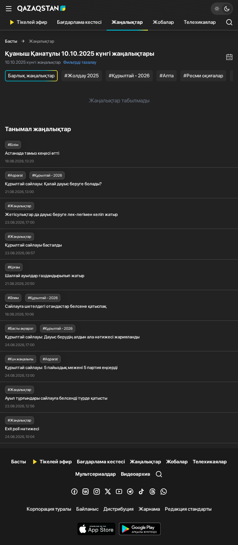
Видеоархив (135, 474)
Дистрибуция (119, 509)
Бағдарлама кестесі (79, 22)
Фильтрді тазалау (79, 62)
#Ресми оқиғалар (203, 76)
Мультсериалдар (95, 474)
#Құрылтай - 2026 (129, 76)
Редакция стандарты (188, 509)
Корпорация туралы (49, 509)
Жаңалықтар (127, 22)
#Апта (167, 76)
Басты (11, 41)
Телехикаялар (200, 22)
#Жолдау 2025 (81, 76)
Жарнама (149, 509)
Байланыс (87, 509)
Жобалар (163, 22)
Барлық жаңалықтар (31, 76)
